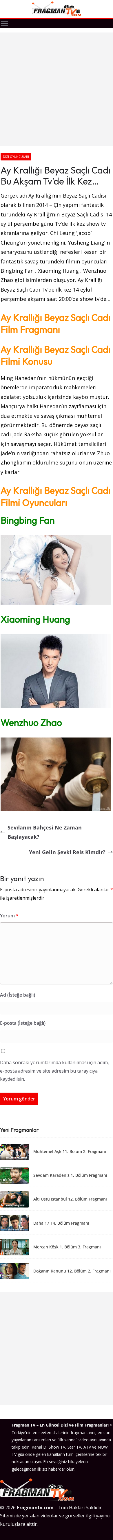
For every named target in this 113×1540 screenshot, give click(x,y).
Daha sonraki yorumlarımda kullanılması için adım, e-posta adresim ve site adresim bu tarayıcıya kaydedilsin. (54, 1070)
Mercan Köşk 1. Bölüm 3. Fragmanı (67, 1247)
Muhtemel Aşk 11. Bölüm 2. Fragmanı (69, 1151)
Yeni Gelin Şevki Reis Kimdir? (67, 852)
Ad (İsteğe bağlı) (17, 995)
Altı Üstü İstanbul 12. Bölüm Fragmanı (70, 1199)
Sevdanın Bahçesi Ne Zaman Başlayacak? (45, 832)
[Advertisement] (56, 89)
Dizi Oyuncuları (16, 157)
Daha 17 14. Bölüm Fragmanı (61, 1223)
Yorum (9, 915)
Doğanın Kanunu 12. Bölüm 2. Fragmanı (72, 1271)
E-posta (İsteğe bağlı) (22, 1023)
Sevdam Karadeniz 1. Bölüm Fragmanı (70, 1175)
